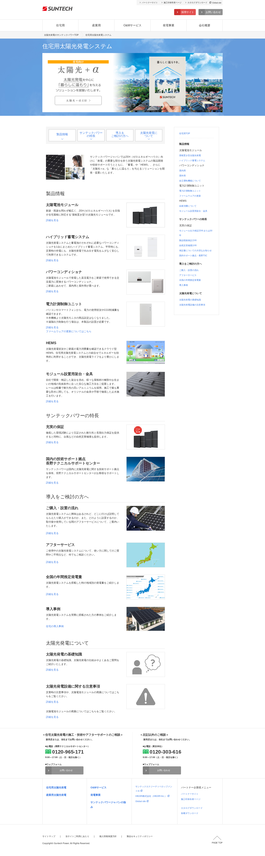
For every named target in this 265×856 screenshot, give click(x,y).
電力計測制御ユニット (190, 191)
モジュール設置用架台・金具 (193, 211)
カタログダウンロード (197, 2)
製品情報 (62, 134)
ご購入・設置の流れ (189, 270)
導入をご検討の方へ (120, 134)
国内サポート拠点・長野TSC (193, 255)
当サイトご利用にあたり (77, 836)
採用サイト (187, 12)
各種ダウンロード (189, 813)
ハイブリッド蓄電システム (192, 160)
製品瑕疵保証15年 (188, 240)
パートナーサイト (150, 2)
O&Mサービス (132, 25)
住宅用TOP (184, 133)
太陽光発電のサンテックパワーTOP (61, 35)
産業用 (96, 25)
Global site (216, 3)
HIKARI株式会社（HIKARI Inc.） (151, 796)
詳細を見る (52, 220)
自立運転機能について (190, 180)
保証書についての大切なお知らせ (195, 250)
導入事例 (183, 285)
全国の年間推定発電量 (190, 280)
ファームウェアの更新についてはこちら (68, 331)
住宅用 (60, 25)
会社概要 (204, 25)
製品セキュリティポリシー (140, 836)
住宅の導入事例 (55, 626)
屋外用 (182, 175)
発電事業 (168, 25)
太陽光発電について (148, 134)
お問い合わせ (213, 12)
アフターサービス (187, 275)
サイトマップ (48, 836)
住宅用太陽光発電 (56, 787)
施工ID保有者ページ (173, 2)
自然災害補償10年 (188, 245)
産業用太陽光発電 (56, 794)
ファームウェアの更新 (190, 196)
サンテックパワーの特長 (91, 134)
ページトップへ (217, 840)
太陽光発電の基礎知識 (190, 299)
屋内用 (182, 170)
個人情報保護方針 (108, 836)
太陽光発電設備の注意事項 (192, 305)
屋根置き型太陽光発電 (190, 155)
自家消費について (187, 206)
